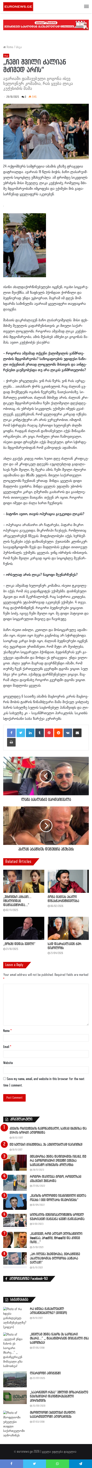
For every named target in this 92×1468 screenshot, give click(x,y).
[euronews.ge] (18, 6)
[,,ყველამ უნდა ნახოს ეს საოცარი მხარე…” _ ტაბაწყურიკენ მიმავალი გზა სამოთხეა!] (15, 1350)
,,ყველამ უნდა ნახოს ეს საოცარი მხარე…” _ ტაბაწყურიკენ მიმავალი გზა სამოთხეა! (59, 1339)
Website (8, 1063)
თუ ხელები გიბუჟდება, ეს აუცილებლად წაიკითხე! (46, 1145)
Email (7, 1047)
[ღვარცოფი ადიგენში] (15, 1379)
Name (7, 1030)
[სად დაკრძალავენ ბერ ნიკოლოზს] (68, 928)
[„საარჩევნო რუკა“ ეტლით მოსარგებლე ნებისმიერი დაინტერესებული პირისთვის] (15, 1397)
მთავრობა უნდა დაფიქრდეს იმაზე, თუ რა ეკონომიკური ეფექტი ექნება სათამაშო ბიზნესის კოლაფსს (58, 1161)
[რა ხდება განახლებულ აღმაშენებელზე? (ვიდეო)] (15, 1318)
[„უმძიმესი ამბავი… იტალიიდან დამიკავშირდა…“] (23, 881)
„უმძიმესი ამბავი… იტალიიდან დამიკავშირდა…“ (17, 901)
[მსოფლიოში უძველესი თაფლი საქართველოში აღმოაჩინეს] (15, 1424)
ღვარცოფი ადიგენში (45, 1373)
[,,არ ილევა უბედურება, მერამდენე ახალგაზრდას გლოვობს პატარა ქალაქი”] (15, 1260)
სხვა (19, 47)
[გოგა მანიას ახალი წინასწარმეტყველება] (68, 881)
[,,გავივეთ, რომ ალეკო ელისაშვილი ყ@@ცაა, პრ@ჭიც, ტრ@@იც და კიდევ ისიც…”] (15, 1240)
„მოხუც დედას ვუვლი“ (19, 944)
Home (9, 47)
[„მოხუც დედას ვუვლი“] (23, 928)
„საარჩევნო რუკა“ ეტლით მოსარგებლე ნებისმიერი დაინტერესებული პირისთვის (59, 1397)
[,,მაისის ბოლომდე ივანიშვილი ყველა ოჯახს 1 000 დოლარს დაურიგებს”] (15, 1202)
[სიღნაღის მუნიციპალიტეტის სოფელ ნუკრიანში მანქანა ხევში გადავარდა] (15, 1221)
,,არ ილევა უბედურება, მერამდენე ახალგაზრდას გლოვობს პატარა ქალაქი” (55, 1258)
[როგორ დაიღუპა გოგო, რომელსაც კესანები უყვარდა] (15, 1183)
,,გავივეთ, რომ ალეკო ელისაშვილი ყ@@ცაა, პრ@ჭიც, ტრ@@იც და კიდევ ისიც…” (56, 1238)
